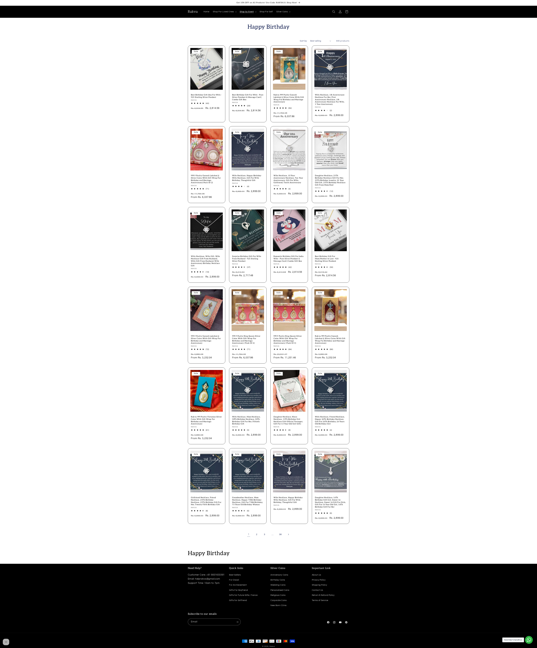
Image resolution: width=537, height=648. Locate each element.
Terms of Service (320, 600)
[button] (224, 12)
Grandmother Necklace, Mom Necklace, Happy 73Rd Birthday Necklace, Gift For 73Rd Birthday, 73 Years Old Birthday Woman (247, 501)
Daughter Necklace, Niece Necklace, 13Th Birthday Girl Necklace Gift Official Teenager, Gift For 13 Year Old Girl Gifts (288, 420)
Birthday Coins (277, 580)
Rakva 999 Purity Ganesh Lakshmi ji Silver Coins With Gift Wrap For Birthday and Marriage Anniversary (289, 98)
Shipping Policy (319, 585)
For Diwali (234, 580)
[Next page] (288, 534)
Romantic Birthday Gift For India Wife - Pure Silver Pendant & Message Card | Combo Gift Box (288, 258)
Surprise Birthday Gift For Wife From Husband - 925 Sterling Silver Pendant (246, 258)
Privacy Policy (319, 580)
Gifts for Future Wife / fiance (243, 595)
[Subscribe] (237, 621)
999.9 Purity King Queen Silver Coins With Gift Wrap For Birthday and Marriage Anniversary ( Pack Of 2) (246, 339)
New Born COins (278, 605)
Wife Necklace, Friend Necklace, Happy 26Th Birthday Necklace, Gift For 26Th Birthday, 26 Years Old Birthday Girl (330, 420)
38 (280, 534)
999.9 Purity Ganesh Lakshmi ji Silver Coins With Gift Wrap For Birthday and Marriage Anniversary (206, 339)
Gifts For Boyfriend (238, 590)
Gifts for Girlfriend (238, 600)
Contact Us (317, 590)
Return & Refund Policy (323, 595)
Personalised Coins (279, 590)
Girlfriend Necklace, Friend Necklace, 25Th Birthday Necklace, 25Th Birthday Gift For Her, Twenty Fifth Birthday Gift (206, 501)
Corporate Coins (278, 600)
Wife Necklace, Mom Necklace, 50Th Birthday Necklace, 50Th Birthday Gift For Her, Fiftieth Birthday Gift (246, 420)
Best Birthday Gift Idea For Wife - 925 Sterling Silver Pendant (206, 96)
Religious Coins (277, 595)
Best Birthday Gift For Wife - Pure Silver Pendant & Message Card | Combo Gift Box (247, 97)
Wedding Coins (277, 585)
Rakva (272, 646)
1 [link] (248, 534)
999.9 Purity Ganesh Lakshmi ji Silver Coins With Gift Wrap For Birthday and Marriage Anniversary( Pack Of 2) (206, 179)
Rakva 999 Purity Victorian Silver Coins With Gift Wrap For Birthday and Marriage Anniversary (206, 420)
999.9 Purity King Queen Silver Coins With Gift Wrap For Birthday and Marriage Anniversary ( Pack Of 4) (288, 339)
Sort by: (303, 41)
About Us (316, 575)
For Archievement (238, 585)
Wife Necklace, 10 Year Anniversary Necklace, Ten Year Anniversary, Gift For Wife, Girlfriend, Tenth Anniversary (288, 179)
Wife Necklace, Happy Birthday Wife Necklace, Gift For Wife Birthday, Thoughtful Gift (246, 177)
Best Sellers (235, 575)
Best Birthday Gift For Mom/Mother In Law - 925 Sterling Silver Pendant (327, 258)
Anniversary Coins (279, 575)
